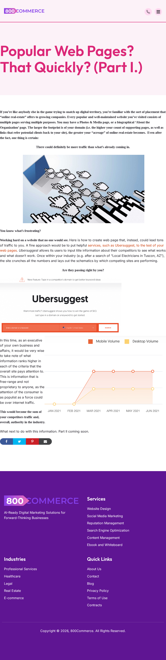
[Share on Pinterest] (32, 441)
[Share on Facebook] (6, 441)
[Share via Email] (45, 441)
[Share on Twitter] (19, 441)
